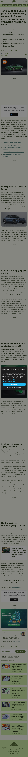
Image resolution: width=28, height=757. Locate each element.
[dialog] (14, 378)
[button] (14, 381)
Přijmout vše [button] (14, 384)
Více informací (13, 379)
